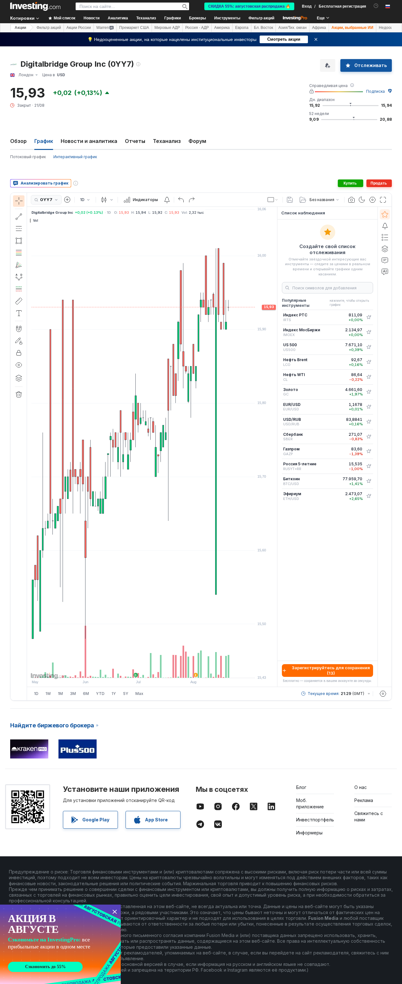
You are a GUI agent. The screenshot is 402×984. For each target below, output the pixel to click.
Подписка (375, 91)
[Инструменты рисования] (29, 446)
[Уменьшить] (135, 670)
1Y (114, 693)
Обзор (18, 141)
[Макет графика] (273, 200)
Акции (20, 27)
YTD (100, 693)
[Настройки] (383, 693)
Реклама (363, 800)
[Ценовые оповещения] (167, 200)
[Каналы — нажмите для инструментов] (18, 228)
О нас (360, 787)
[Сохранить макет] (290, 200)
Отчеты (135, 141)
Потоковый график (28, 156)
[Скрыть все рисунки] (18, 365)
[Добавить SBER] (368, 436)
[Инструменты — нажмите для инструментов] (18, 301)
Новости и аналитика (89, 141)
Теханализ (167, 141)
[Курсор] (18, 201)
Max (139, 693)
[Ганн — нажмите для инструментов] (18, 265)
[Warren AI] (385, 271)
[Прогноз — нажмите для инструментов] (18, 289)
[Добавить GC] (368, 392)
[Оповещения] (385, 226)
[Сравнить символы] (67, 200)
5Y (125, 693)
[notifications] (376, 6)
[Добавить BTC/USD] (368, 481)
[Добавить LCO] (368, 362)
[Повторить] (191, 200)
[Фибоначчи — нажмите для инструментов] (18, 253)
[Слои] (18, 378)
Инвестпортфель (315, 819)
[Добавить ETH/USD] (368, 496)
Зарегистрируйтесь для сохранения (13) (331, 670)
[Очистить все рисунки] (18, 394)
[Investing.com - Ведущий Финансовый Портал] (35, 6)
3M (73, 693)
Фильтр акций (261, 18)
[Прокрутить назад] (152, 670)
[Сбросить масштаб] (169, 670)
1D (36, 693)
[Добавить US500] (368, 347)
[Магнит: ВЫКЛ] (18, 328)
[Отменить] (181, 200)
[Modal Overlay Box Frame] (60, 944)
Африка (319, 27)
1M (60, 693)
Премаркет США (134, 27)
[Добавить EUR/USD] (368, 406)
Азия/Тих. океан (292, 27)
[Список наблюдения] (385, 214)
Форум (197, 141)
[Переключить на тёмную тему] (362, 200)
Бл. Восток (263, 27)
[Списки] (385, 237)
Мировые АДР (167, 27)
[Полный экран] (383, 200)
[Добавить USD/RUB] (368, 421)
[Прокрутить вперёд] (161, 670)
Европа (242, 27)
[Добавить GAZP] (368, 451)
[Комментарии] (385, 260)
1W (48, 693)
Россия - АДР (197, 27)
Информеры (309, 832)
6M (86, 693)
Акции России (78, 27)
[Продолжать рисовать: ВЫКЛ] (18, 341)
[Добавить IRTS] (368, 317)
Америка (222, 27)
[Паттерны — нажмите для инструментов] (18, 277)
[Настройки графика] (372, 200)
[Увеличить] (144, 670)
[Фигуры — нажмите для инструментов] (18, 240)
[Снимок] (351, 200)
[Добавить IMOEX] (368, 332)
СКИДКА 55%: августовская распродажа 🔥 (249, 6)
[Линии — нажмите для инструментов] (18, 216)
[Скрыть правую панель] (275, 447)
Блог (301, 787)
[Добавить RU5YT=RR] (368, 466)
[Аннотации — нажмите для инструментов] (18, 313)
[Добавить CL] (368, 377)
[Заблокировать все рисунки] (18, 353)
